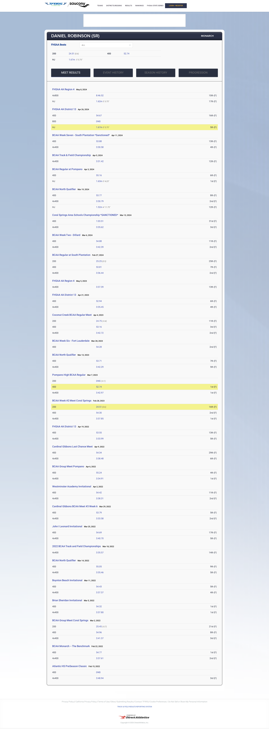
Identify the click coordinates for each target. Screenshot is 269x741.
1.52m (99, 207)
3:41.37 (100, 638)
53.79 (99, 512)
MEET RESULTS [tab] (70, 72)
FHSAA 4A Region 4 (63, 89)
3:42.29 (100, 367)
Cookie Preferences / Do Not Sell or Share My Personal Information (178, 702)
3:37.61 (100, 658)
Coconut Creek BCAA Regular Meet (72, 314)
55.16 (99, 175)
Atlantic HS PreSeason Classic (69, 666)
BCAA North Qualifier (64, 189)
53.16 (99, 327)
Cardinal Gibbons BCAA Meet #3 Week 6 (75, 506)
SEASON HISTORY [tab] (155, 72)
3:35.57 (100, 552)
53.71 (99, 361)
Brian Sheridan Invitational (67, 600)
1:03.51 (100, 221)
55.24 (99, 472)
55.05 (99, 566)
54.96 (99, 632)
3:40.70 (100, 538)
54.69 (99, 532)
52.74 (126, 53)
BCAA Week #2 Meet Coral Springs (71, 400)
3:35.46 (100, 572)
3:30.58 (100, 147)
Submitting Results (125, 702)
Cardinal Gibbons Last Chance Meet (72, 446)
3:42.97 (100, 392)
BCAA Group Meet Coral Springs (70, 620)
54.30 (99, 412)
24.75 (99, 321)
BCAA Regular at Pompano (67, 169)
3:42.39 (100, 247)
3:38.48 (100, 458)
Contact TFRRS (142, 702)
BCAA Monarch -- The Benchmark (71, 646)
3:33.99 (100, 438)
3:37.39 (100, 287)
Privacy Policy (68, 702)
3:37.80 (100, 612)
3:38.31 (100, 498)
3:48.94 (100, 678)
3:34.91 (100, 478)
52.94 (99, 301)
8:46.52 (100, 95)
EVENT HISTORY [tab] (113, 72)
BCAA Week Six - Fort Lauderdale (71, 340)
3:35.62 (100, 227)
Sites (113, 702)
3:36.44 (100, 273)
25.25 (99, 261)
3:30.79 (100, 201)
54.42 (99, 492)
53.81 (99, 267)
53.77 (99, 195)
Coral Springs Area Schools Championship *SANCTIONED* (85, 214)
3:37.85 (100, 418)
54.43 (99, 586)
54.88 (99, 241)
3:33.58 (100, 518)
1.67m (72, 59)
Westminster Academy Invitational (71, 486)
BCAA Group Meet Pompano (68, 466)
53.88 (99, 141)
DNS (98, 121)
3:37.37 (100, 592)
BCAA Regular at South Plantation (71, 254)
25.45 (99, 626)
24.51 (71, 53)
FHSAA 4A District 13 (64, 109)
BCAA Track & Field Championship (71, 155)
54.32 (99, 606)
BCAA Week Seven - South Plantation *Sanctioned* (81, 135)
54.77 (99, 652)
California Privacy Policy (86, 702)
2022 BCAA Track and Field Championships (76, 546)
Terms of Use (103, 702)
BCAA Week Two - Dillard (66, 235)
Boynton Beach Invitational (67, 580)
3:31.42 (100, 161)
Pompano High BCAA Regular (68, 374)
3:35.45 (100, 307)
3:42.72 (100, 333)
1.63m (99, 181)
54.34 (99, 452)
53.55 (99, 432)
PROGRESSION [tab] (198, 72)
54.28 (99, 347)
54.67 (99, 115)
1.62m (99, 101)
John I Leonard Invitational (67, 526)
